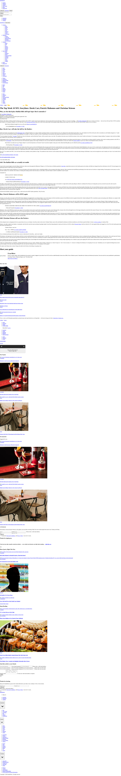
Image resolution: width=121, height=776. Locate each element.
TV (5, 45)
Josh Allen (63, 166)
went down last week (30, 122)
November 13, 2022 (20, 126)
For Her (6, 57)
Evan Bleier (3, 114)
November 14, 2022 (24, 231)
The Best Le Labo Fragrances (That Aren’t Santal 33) (9, 360)
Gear (6, 30)
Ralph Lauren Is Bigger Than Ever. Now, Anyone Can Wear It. (11, 400)
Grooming (7, 34)
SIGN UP (2, 687)
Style (6, 26)
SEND (2, 674)
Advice (4, 741)
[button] (1, 346)
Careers (4, 768)
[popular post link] (11, 357)
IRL (3, 713)
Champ (4, 714)
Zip (12, 533)
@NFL (8, 179)
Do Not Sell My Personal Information (10, 772)
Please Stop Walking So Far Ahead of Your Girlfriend (11, 618)
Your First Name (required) (17, 667)
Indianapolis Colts (20, 132)
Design (6, 48)
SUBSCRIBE (5, 325)
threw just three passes (43, 188)
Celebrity (2, 609)
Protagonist (5, 716)
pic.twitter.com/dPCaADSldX (20, 229)
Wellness (4, 3)
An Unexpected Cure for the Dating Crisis (9, 561)
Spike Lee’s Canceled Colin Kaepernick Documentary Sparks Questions (12, 315)
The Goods (5, 6)
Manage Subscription (7, 771)
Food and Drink (8, 55)
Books (6, 46)
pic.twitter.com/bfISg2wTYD (86, 142)
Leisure (4, 2)
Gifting (6, 61)
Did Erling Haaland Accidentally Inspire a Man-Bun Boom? (13, 555)
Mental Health (8, 38)
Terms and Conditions (10, 535)
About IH (4, 761)
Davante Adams (78, 224)
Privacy (4, 767)
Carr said (15, 136)
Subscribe (7, 10)
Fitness (6, 36)
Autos (6, 32)
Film (6, 44)
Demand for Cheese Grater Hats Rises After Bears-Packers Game (11, 303)
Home (6, 54)
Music (6, 43)
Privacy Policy (20, 535)
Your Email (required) (16, 666)
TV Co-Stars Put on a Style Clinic (7, 612)
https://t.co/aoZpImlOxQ (32, 124)
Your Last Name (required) (17, 669)
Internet (6, 47)
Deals (4, 7)
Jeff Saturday (8, 140)
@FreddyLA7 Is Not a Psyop (6, 595)
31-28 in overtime (97, 222)
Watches (6, 31)
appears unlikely (76, 140)
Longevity (7, 37)
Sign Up (2, 534)
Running (7, 39)
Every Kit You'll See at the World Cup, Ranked (10, 601)
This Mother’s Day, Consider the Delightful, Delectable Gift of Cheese (15, 661)
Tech (6, 59)
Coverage (4, 712)
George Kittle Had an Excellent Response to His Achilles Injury (11, 309)
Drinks (6, 27)
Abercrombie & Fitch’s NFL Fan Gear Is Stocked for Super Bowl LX (12, 297)
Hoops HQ (5, 8)
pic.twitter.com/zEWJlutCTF (45, 205)
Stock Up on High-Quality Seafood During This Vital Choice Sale (14, 655)
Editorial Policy (6, 762)
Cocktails (2, 392)
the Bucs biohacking (82, 120)
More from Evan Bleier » (13, 258)
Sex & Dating (8, 40)
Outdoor (6, 56)
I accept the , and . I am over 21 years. (16, 535)
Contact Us (5, 763)
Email (13, 531)
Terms (4, 765)
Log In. (9, 327)
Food (6, 28)
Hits (3, 710)
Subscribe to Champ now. (58, 318)
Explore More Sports (4, 603)
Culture (4, 4)
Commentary (2, 598)
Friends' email (3, 673)
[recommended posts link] (14, 551)
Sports (6, 49)
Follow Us (2, 10)
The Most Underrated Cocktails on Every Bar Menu (9, 394)
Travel (6, 29)
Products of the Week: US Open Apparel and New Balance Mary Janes (12, 434)
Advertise (4, 764)
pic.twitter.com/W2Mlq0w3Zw (16, 179)
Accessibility (5, 770)
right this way (48, 544)
